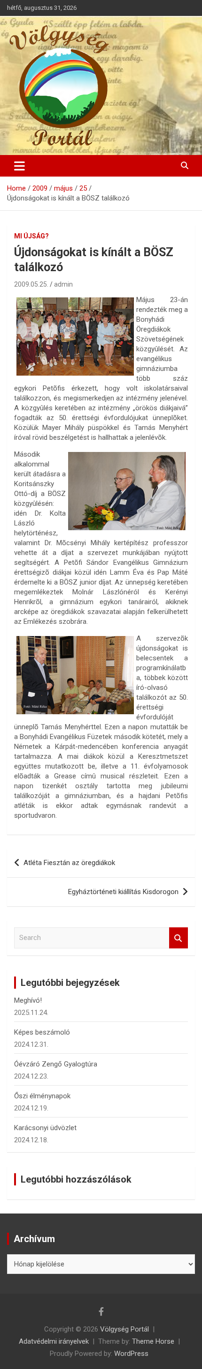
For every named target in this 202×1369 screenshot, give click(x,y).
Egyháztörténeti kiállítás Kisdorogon (123, 892)
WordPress (131, 1353)
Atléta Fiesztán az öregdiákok (69, 862)
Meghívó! (28, 1000)
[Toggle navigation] (19, 166)
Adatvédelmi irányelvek (54, 1341)
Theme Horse (153, 1341)
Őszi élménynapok (42, 1096)
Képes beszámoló (42, 1032)
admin (63, 284)
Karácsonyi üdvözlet (45, 1128)
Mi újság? (31, 236)
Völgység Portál (124, 1329)
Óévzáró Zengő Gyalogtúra (55, 1064)
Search (178, 937)
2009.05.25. (31, 284)
